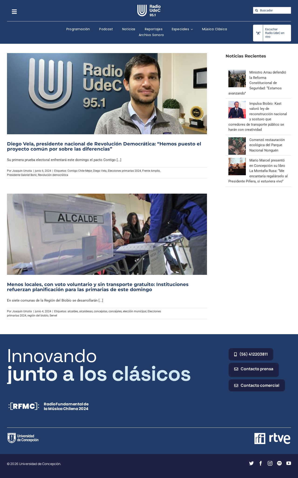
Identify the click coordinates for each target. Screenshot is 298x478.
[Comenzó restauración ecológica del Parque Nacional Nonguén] (237, 140)
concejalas (100, 311)
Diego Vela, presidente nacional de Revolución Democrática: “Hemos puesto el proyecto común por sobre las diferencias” (104, 146)
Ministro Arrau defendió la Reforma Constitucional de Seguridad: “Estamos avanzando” (257, 82)
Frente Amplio (151, 170)
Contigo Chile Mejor (80, 170)
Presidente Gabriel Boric (22, 175)
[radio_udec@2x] (149, 6)
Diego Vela (100, 170)
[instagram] (270, 463)
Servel (53, 315)
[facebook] (260, 463)
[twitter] (251, 463)
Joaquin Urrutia (22, 170)
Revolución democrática (53, 175)
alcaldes (73, 311)
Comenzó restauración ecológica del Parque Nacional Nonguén (267, 145)
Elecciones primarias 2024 (124, 170)
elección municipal (134, 311)
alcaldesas (86, 311)
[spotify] (279, 463)
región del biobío (37, 315)
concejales (115, 311)
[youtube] (288, 463)
